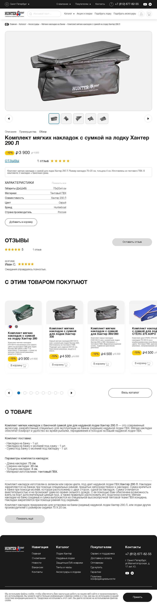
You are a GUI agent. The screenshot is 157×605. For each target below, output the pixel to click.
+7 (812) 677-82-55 (127, 4)
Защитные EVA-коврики (69, 563)
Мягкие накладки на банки (53, 24)
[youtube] (145, 4)
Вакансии (37, 568)
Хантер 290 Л (119, 505)
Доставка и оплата (101, 558)
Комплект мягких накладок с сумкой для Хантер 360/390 (104, 331)
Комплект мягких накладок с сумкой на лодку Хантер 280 (22, 336)
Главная (13, 24)
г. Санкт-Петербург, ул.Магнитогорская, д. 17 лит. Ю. (137, 563)
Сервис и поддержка (103, 554)
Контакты (37, 572)
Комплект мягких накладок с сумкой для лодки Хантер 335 (62, 332)
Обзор (43, 132)
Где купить (96, 568)
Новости (36, 563)
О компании (39, 558)
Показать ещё (24, 519)
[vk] (150, 4)
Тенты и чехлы (64, 568)
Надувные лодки (65, 558)
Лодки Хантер (64, 554)
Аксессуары (33, 24)
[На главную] (14, 549)
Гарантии (96, 572)
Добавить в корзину (21, 222)
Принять (137, 597)
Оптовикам (97, 563)
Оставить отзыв (132, 242)
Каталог (22, 24)
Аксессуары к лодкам (68, 572)
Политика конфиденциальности (103, 578)
